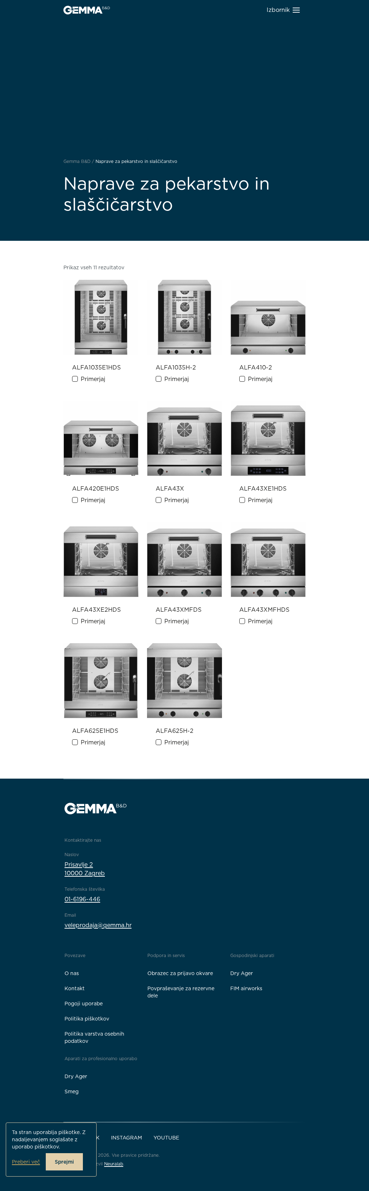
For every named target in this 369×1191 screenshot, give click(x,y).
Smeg (72, 1091)
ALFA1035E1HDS (96, 367)
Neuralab (113, 1163)
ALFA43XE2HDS (96, 609)
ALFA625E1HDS (95, 730)
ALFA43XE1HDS (262, 488)
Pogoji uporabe (84, 1003)
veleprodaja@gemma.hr (98, 925)
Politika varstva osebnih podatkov (94, 1037)
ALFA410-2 (255, 367)
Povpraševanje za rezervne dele (180, 992)
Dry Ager (241, 973)
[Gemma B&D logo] (86, 10)
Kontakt (75, 988)
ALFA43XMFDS (178, 609)
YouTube (166, 1138)
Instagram (126, 1138)
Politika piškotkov (87, 1019)
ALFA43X (170, 488)
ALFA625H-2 (175, 730)
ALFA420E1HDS (95, 488)
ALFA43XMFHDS (264, 609)
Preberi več (26, 1162)
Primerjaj (93, 379)
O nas (72, 973)
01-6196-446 (82, 899)
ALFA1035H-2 (176, 367)
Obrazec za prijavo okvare (180, 973)
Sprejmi (64, 1162)
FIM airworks (246, 988)
